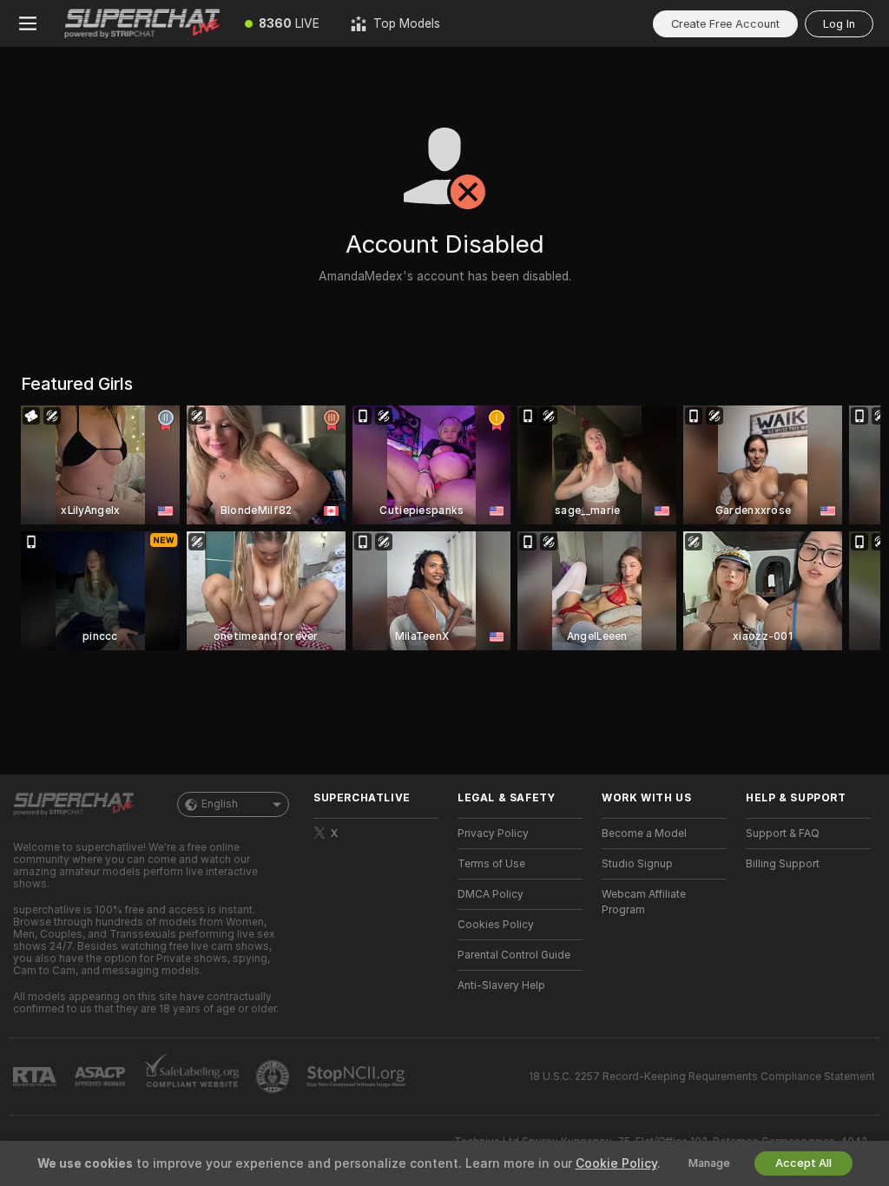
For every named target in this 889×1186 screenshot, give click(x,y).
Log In (839, 23)
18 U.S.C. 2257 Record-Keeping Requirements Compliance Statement (702, 1077)
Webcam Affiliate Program (644, 902)
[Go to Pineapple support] (274, 1076)
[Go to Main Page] (142, 23)
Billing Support (783, 864)
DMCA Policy (491, 894)
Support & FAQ (783, 833)
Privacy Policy (493, 833)
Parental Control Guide (514, 955)
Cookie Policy (616, 1163)
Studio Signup (637, 864)
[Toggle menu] (28, 23)
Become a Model (644, 833)
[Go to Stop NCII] (357, 1076)
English (219, 804)
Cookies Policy (496, 925)
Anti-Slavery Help (501, 985)
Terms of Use (491, 864)
